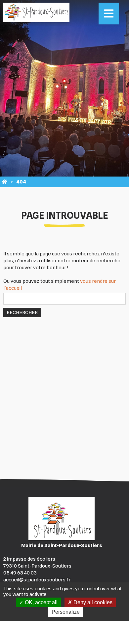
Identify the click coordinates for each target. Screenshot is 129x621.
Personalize (66, 612)
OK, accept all (40, 602)
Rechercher (22, 312)
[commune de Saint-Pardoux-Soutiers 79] (4, 181)
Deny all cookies (92, 602)
